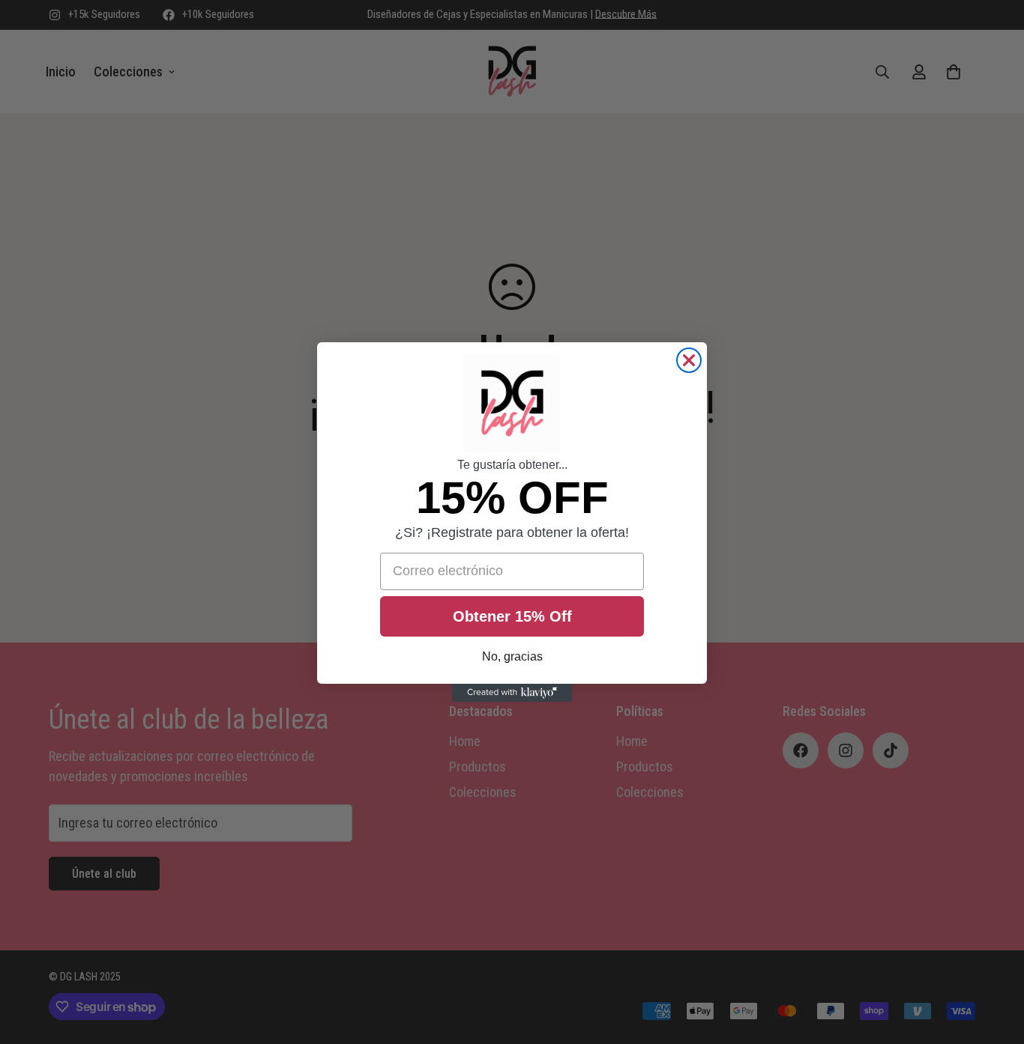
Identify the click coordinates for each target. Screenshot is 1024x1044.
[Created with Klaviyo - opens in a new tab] (512, 693)
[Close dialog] (689, 360)
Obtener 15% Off (512, 616)
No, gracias (512, 656)
